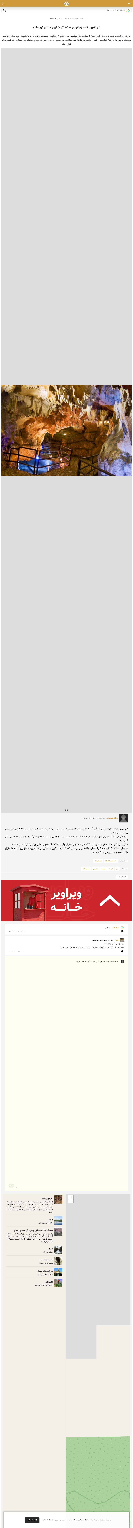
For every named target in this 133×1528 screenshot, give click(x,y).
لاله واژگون (49, 1282)
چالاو (51, 1219)
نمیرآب (50, 1248)
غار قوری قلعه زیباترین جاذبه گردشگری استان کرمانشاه (66, 27)
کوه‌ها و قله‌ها (54, 18)
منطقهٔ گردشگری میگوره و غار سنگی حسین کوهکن (33, 1230)
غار (117, 869)
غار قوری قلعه (47, 1198)
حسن (117, 940)
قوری (111, 869)
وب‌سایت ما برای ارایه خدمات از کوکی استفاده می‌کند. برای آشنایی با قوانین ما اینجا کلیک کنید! (76, 1520)
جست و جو (4, 10)
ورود (3, 3)
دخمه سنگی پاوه (46, 1260)
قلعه (103, 869)
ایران (82, 18)
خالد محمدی (112, 818)
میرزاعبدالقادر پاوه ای (45, 1271)
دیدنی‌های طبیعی (66, 18)
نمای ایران (76, 18)
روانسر (95, 869)
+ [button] (71, 1197)
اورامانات (86, 869)
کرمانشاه (97, 861)
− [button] (71, 1201)
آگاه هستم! (32, 1520)
